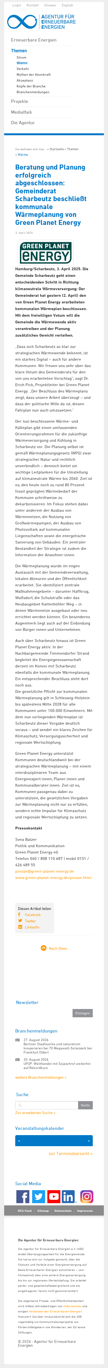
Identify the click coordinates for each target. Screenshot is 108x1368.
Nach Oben (58, 948)
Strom (21, 57)
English (67, 5)
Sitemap (43, 1211)
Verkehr (23, 68)
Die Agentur (23, 122)
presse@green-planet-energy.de (44, 871)
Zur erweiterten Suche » (35, 1113)
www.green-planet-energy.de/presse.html (53, 877)
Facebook (33, 914)
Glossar (50, 5)
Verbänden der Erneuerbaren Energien (55, 1311)
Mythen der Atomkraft (34, 74)
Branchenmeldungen (33, 92)
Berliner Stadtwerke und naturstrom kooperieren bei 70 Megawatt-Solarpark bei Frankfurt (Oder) (58, 1048)
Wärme (22, 63)
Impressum (85, 1211)
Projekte (19, 101)
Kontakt (33, 5)
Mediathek (21, 112)
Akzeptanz (25, 80)
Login (16, 5)
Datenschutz (63, 1211)
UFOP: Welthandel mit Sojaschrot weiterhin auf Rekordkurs (57, 1065)
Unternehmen (72, 1306)
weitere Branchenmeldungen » (40, 1077)
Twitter (30, 921)
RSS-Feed (25, 1211)
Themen (19, 50)
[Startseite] (44, 21)
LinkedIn (32, 927)
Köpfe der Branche (31, 86)
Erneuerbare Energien (33, 40)
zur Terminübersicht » (71, 1153)
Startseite (57, 149)
